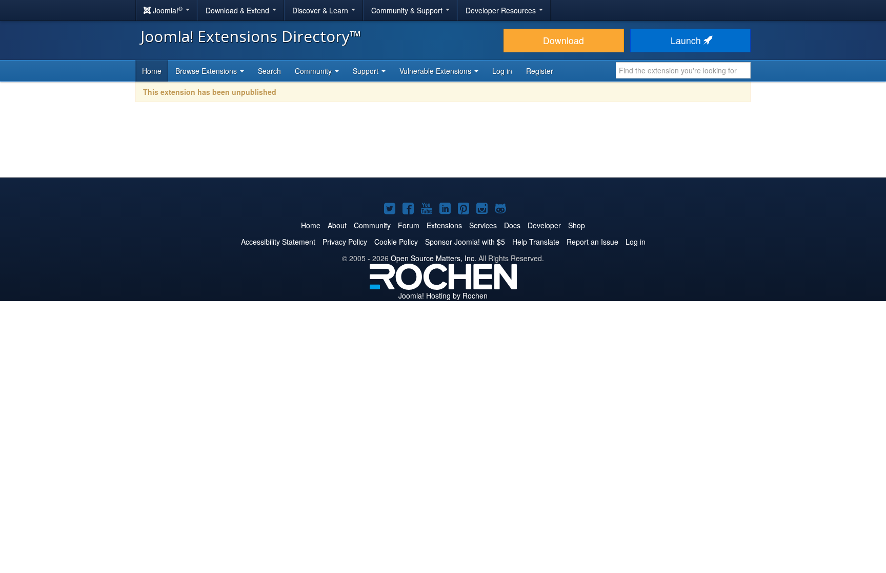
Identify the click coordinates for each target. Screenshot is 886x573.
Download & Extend (238, 10)
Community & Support (408, 10)
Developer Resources (502, 10)
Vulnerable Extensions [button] (436, 71)
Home (152, 71)
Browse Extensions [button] (207, 71)
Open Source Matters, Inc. (433, 258)
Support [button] (366, 71)
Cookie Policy (396, 241)
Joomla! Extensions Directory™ (250, 36)
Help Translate (535, 241)
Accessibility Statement (278, 241)
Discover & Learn (321, 10)
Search (269, 71)
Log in (502, 71)
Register (539, 71)
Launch (687, 40)
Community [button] (314, 71)
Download (563, 40)
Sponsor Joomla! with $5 (465, 241)
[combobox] (683, 70)
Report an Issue (592, 241)
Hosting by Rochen (443, 295)
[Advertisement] (443, 147)
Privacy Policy (345, 241)
